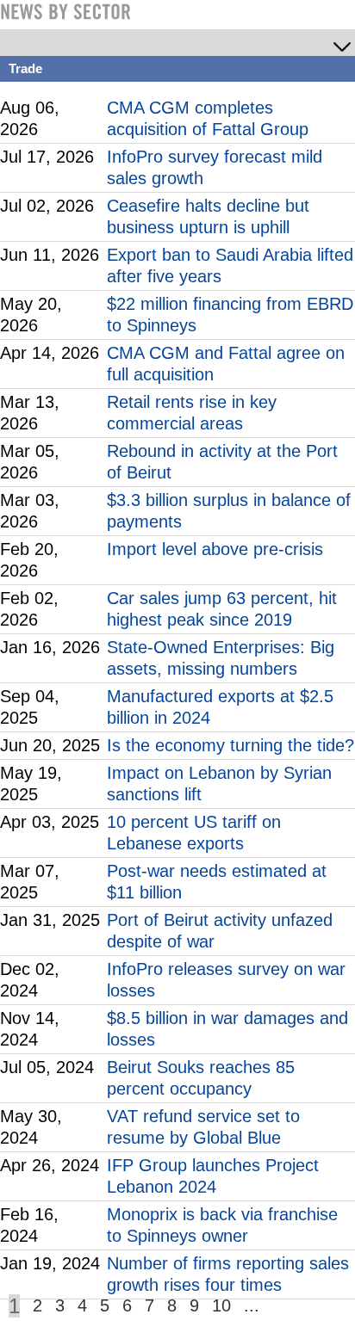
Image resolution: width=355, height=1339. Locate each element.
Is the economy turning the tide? (230, 745)
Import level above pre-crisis (215, 549)
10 (221, 1305)
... (251, 1305)
